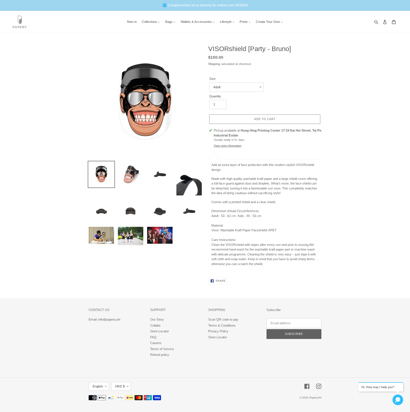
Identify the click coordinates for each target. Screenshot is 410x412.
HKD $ (120, 386)
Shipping (214, 64)
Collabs (155, 325)
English (98, 386)
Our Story (157, 319)
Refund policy (159, 354)
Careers (155, 343)
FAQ (153, 337)
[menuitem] (131, 22)
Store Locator (159, 331)
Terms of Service (162, 349)
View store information (227, 145)
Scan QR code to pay (223, 319)
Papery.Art (315, 397)
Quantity (215, 96)
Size (212, 79)
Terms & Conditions (222, 325)
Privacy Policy (218, 331)
